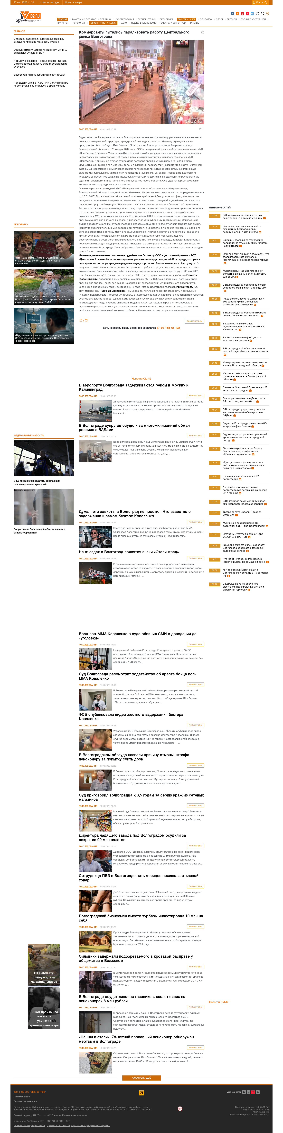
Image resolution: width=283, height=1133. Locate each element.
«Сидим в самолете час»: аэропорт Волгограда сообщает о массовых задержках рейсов (244, 548)
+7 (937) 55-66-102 (168, 328)
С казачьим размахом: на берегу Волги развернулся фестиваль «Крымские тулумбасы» (242, 451)
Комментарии (194, 321)
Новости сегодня (49, 2)
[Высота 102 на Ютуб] (242, 14)
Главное (19, 31)
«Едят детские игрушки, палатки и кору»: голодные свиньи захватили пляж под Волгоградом (243, 465)
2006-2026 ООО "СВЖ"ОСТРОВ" (30, 1092)
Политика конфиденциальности (29, 1126)
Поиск (259, 2)
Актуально (21, 225)
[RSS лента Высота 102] (258, 1092)
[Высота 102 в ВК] (233, 14)
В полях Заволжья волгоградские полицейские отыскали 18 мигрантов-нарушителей (245, 243)
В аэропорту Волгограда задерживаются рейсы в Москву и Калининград (243, 327)
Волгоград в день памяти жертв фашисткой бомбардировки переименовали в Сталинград (242, 229)
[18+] (267, 14)
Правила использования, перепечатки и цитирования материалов (78, 1126)
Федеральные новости (29, 436)
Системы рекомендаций (25, 1101)
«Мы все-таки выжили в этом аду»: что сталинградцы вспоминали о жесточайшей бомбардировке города (246, 257)
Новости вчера (73, 2)
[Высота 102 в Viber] (257, 14)
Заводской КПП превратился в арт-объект (39, 75)
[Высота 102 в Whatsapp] (262, 14)
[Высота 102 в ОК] (237, 14)
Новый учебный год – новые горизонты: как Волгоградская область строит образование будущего (40, 64)
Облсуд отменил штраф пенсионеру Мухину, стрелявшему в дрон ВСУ (40, 51)
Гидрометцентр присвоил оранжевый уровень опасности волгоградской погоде (245, 437)
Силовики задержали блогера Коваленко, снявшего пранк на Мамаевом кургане (39, 40)
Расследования (88, 129)
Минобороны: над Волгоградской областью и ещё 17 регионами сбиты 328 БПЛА (245, 274)
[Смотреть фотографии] (264, 218)
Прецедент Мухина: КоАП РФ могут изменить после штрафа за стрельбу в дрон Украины (41, 84)
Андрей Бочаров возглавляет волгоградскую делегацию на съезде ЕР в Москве (245, 490)
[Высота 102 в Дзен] (247, 14)
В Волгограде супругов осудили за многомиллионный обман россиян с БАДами (244, 412)
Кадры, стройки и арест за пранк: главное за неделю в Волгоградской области (244, 376)
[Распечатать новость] (202, 32)
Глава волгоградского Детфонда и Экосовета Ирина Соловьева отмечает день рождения (243, 302)
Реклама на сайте (22, 1097)
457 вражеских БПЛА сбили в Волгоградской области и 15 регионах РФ (246, 573)
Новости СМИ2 (141, 379)
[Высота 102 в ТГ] (252, 14)
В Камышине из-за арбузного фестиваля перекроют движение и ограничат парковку (243, 587)
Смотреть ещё (141, 1078)
